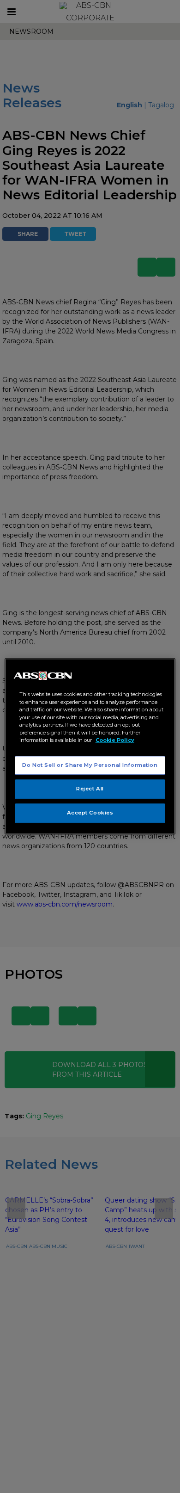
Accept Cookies (90, 813)
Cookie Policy (115, 740)
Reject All (90, 789)
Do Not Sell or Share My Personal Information (89, 765)
